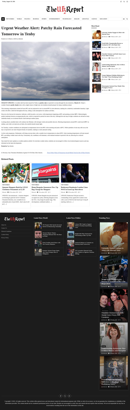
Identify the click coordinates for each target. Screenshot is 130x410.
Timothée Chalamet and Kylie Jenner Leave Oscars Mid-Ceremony (112, 315)
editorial (20, 39)
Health (76, 19)
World (19, 19)
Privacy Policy (5, 237)
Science (94, 19)
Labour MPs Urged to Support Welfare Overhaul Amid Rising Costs (83, 225)
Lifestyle (85, 19)
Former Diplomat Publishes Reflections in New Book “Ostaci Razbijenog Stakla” (113, 382)
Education (103, 19)
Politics (27, 19)
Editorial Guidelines (6, 231)
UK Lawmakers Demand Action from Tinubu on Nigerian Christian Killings (84, 252)
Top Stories (10, 19)
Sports (44, 19)
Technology (67, 19)
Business (36, 19)
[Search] (127, 19)
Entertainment (54, 19)
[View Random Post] (123, 19)
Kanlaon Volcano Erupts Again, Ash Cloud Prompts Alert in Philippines (51, 252)
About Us (3, 225)
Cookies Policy (5, 234)
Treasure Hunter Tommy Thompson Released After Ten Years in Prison (52, 234)
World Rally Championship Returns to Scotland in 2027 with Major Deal (113, 281)
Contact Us (4, 228)
